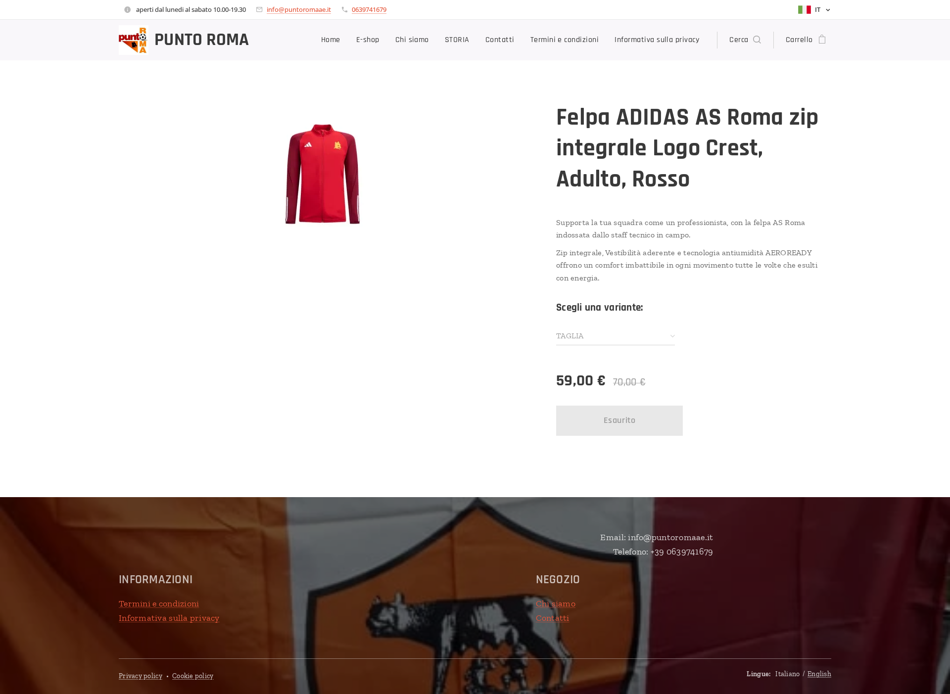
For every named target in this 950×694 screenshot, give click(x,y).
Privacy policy (140, 676)
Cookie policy (193, 676)
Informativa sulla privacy (169, 617)
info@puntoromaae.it (299, 9)
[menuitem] (333, 40)
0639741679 (369, 9)
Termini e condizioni (159, 603)
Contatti (553, 617)
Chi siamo (555, 603)
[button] (745, 40)
